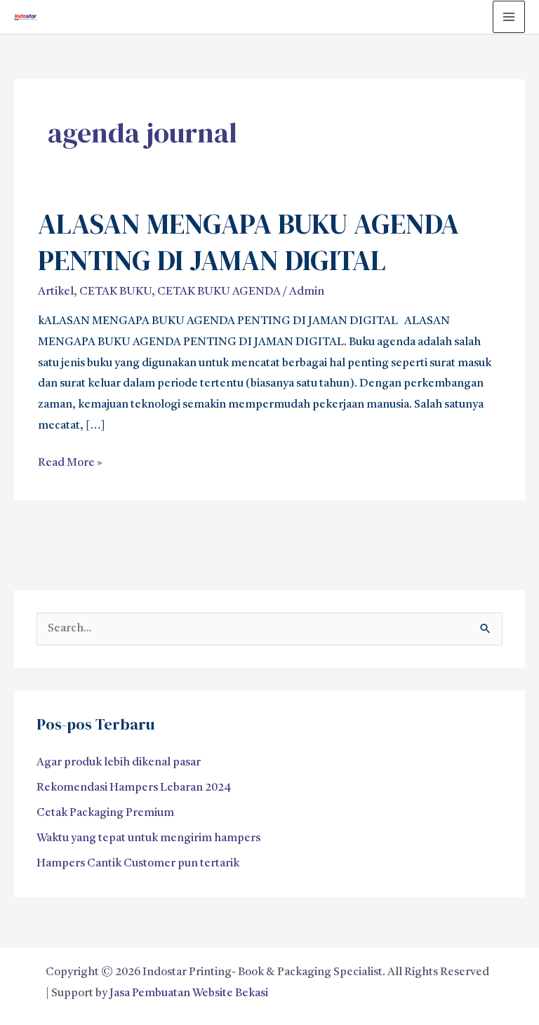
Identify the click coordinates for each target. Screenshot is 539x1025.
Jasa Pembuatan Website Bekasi (188, 993)
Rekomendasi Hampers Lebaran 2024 (134, 787)
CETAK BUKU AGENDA (219, 291)
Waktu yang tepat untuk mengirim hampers (148, 838)
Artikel (56, 291)
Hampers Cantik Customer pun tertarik (137, 863)
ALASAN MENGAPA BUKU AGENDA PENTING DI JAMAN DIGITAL (248, 242)
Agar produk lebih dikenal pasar (118, 762)
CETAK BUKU (115, 291)
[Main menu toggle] (509, 17)
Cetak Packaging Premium (105, 813)
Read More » (70, 461)
